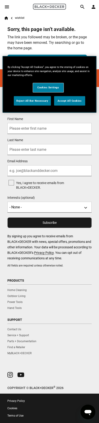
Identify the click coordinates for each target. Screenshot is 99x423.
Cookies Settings (48, 87)
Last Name (15, 140)
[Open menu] (7, 7)
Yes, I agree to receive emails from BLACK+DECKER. (40, 185)
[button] (10, 375)
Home (6, 18)
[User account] (93, 7)
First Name (15, 119)
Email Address (17, 161)
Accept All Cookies (70, 100)
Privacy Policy (44, 253)
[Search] (82, 7)
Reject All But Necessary (32, 100)
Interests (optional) (21, 197)
